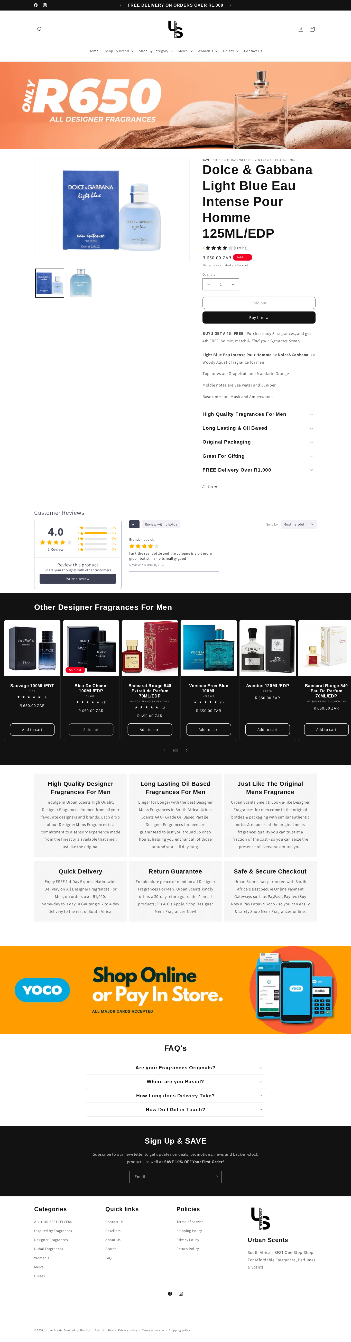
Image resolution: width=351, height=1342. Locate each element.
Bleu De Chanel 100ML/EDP (91, 688)
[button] (39, 29)
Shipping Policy (189, 1230)
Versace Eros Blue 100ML (208, 688)
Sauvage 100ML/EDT (32, 685)
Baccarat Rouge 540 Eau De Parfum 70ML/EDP (326, 690)
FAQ (108, 1258)
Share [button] (212, 486)
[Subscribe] (215, 1177)
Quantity (208, 274)
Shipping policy (179, 1330)
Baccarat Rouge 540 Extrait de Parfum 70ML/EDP (150, 690)
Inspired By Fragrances (53, 1230)
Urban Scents (54, 1330)
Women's (41, 1258)
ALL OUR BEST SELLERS (53, 1221)
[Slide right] (186, 750)
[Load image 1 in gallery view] (49, 283)
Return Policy (188, 1248)
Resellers (113, 1230)
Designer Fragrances (51, 1239)
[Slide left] (164, 750)
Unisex (39, 1276)
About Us (113, 1239)
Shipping (209, 265)
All (134, 524)
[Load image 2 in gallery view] (81, 283)
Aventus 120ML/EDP (267, 685)
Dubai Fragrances (48, 1248)
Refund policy (104, 1330)
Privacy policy (127, 1330)
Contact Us (114, 1221)
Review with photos (161, 524)
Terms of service (153, 1330)
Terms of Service (190, 1221)
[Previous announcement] (120, 5)
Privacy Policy (188, 1239)
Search (111, 1248)
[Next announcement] (230, 5)
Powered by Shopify (76, 1330)
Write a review (77, 578)
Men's (39, 1267)
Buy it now (259, 317)
